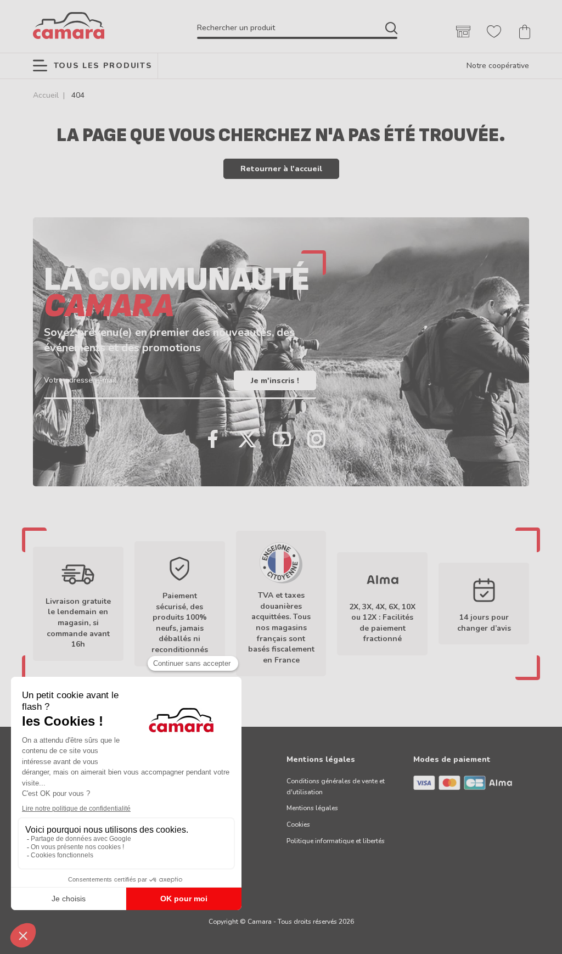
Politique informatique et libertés (335, 841)
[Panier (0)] (525, 32)
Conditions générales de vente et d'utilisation (335, 786)
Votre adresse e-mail (80, 380)
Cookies (298, 824)
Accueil (46, 95)
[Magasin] (463, 32)
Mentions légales (312, 808)
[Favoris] (494, 32)
